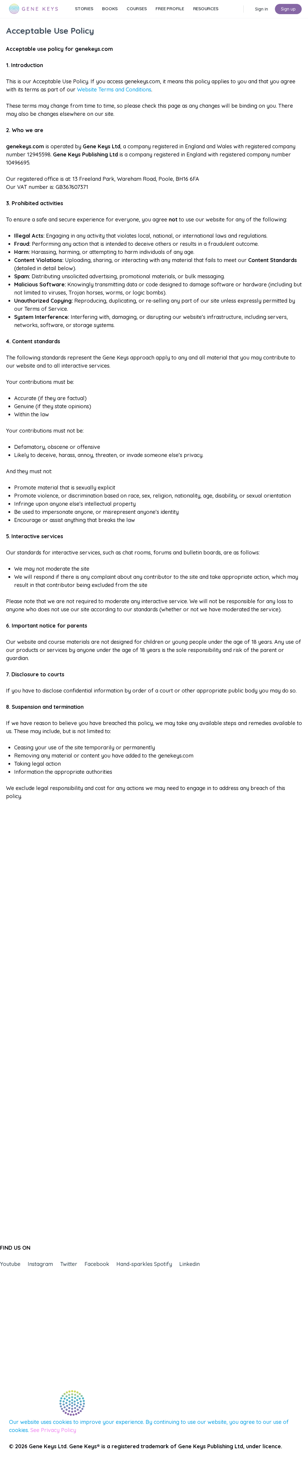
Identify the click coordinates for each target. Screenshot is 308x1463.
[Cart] (248, 9)
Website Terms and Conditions (114, 89)
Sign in (261, 9)
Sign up (288, 9)
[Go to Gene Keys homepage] (33, 8)
